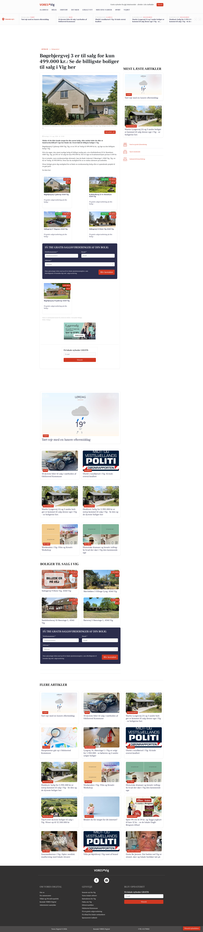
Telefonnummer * (51, 252)
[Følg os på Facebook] (96, 880)
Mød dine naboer (104, 10)
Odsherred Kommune (90, 908)
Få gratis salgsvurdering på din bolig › (55, 201)
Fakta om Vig (87, 902)
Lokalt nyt (87, 10)
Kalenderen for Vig (89, 899)
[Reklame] (80, 331)
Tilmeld (160, 5)
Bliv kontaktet (106, 272)
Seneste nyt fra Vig (89, 892)
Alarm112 (44, 10)
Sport (117, 10)
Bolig (54, 10)
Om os (42, 892)
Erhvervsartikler (88, 905)
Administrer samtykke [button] (48, 905)
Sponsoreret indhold (89, 918)
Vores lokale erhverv (89, 896)
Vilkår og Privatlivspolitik (49, 899)
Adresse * (48, 260)
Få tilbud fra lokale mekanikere (93, 915)
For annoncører (45, 896)
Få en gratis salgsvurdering (92, 911)
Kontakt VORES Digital (48, 902)
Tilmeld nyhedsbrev (191, 928)
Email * (84, 252)
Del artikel (108, 132)
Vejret (127, 10)
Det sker (75, 10)
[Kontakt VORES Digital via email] (106, 880)
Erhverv (64, 10)
